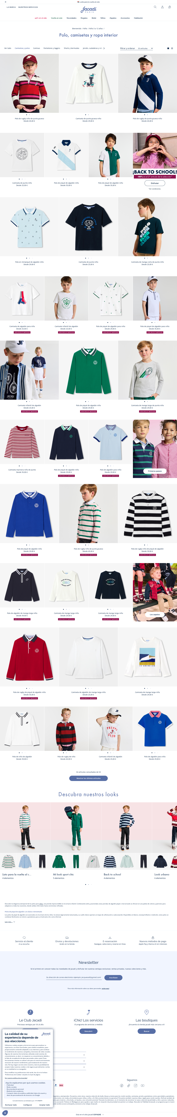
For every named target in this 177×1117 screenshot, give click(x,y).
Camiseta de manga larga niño (66, 613)
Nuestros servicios (28, 7)
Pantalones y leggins (52, 48)
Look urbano (161, 874)
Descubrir (88, 1031)
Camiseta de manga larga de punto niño (147, 405)
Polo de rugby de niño (66, 756)
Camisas (36, 48)
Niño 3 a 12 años (96, 28)
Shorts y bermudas (71, 48)
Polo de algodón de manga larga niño (22, 613)
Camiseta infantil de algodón (66, 326)
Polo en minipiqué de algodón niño (29, 262)
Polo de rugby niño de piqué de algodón (147, 549)
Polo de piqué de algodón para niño (110, 326)
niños (41, 904)
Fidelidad (146, 1102)
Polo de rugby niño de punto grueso (29, 118)
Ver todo (7, 48)
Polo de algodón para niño (110, 470)
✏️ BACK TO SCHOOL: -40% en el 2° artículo (88, 2)
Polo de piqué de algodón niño (66, 183)
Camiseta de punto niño (22, 183)
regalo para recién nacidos (151, 1098)
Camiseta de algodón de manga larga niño (88, 692)
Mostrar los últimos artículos (89, 778)
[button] (40, 18)
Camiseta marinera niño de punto (22, 470)
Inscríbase (113, 977)
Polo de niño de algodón (22, 756)
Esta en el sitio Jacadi (88, 1114)
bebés (163, 1096)
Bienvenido (76, 28)
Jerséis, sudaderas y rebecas (94, 48)
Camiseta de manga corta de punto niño (147, 262)
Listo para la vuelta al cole (17, 874)
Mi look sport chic (63, 874)
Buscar (146, 1031)
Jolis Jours (111, 1100)
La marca (11, 7)
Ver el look (41, 876)
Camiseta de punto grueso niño (88, 118)
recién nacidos (126, 1096)
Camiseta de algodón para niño (22, 326)
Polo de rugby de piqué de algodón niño (29, 692)
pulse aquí (105, 988)
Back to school (112, 874)
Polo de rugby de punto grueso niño (147, 118)
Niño (85, 28)
